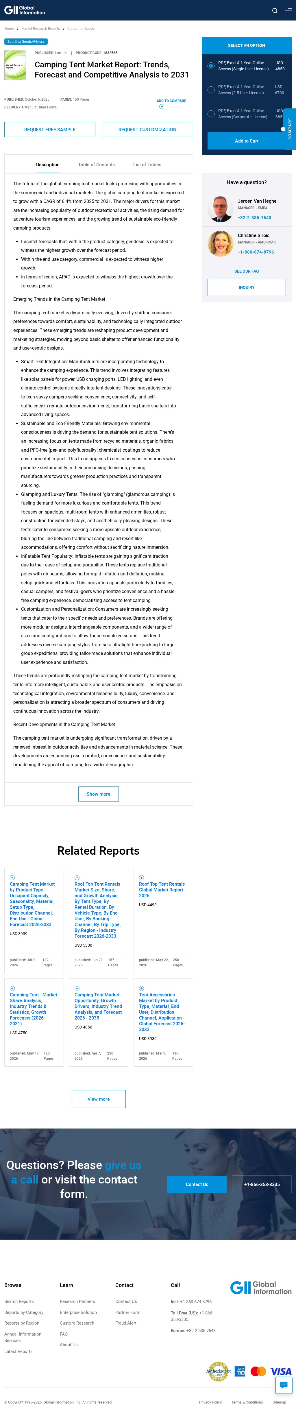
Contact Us (197, 1184)
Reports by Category (23, 1312)
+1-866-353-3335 (262, 1184)
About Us (69, 1344)
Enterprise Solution (78, 1312)
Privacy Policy (210, 1402)
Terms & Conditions (247, 1402)
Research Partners (77, 1301)
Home (9, 29)
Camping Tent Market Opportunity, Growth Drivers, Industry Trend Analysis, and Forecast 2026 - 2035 (98, 1006)
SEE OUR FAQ (246, 271)
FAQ (64, 1334)
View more (99, 1099)
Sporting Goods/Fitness (26, 42)
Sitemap (279, 1402)
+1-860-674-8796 (256, 252)
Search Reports (19, 1301)
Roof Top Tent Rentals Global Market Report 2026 (162, 890)
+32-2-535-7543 (254, 217)
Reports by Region (21, 1323)
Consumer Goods (81, 29)
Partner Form (127, 1312)
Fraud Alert (125, 1323)
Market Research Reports (40, 29)
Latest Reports (18, 1351)
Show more (98, 794)
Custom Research (77, 1323)
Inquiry (247, 287)
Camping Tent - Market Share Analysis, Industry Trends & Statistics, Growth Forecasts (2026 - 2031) (33, 1009)
